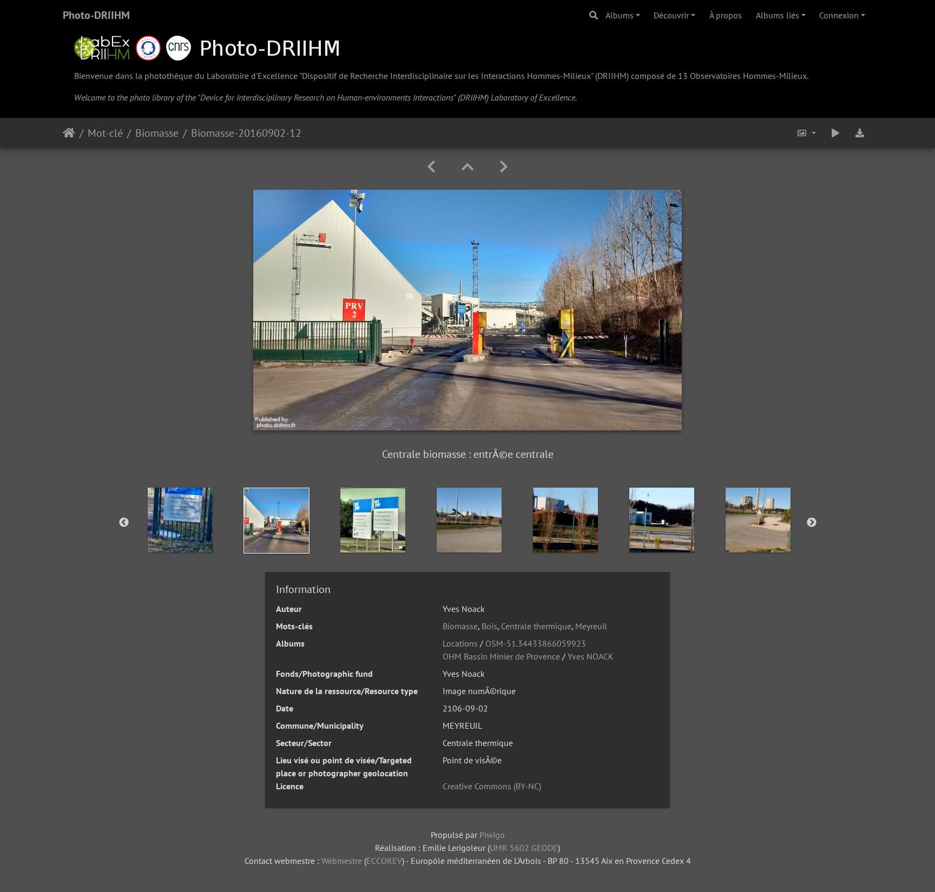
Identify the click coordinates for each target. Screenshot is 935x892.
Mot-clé (105, 133)
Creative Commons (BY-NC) (492, 786)
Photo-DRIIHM (96, 15)
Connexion (839, 15)
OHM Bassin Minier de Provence (501, 656)
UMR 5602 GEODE (524, 847)
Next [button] (811, 522)
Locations (460, 643)
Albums (619, 15)
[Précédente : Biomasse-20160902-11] (431, 167)
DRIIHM (612, 75)
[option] (180, 520)
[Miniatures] (467, 167)
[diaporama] (835, 133)
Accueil (69, 133)
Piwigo (492, 834)
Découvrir (671, 15)
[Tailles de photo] (806, 133)
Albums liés (777, 15)
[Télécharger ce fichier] (860, 133)
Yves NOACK (591, 656)
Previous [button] (123, 522)
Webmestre (341, 860)
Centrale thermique (536, 626)
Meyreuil (591, 626)
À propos (725, 15)
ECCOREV (384, 860)
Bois (489, 626)
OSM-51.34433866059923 (535, 643)
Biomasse (157, 133)
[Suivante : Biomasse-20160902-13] (503, 167)
